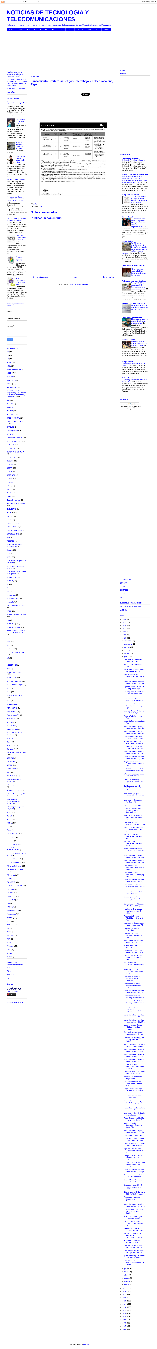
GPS (8, 554)
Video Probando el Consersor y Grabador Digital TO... (133, 1125)
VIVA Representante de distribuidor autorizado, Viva (133, 1084)
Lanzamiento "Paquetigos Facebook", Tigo (133, 801)
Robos (9, 742)
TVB (8, 903)
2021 (125, 635)
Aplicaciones (11, 380)
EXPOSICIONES (13, 527)
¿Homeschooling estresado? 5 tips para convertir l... (134, 1257)
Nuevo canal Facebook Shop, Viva (132, 946)
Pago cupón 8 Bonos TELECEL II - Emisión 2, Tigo (133, 918)
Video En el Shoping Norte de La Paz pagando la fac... (133, 829)
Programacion (127, 362)
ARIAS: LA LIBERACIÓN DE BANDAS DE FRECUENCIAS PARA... (134, 1235)
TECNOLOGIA (12, 834)
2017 (125, 1294)
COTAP (9, 468)
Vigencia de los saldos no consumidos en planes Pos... (133, 817)
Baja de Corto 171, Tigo (132, 805)
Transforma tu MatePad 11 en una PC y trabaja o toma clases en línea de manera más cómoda (17, 82)
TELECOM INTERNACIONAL (13, 849)
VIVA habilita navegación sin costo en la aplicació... (134, 775)
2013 (125, 1307)
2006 (125, 1329)
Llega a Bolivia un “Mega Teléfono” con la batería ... (134, 1090)
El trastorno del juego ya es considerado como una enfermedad (139, 321)
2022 (125, 632)
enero (126, 1284)
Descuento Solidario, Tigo (133, 1135)
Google (9, 550)
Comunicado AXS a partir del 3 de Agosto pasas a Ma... (134, 747)
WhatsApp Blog (128, 339)
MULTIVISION (12, 678)
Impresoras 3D (12, 598)
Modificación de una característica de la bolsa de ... (134, 676)
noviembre (128, 644)
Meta (8, 668)
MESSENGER (12, 665)
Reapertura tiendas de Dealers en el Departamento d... (132, 1199)
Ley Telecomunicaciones (15, 652)
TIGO (89, 29)
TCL (8, 826)
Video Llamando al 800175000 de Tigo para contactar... (134, 1010)
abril (126, 1275)
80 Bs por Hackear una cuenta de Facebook (20, 145)
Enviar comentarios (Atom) (78, 284)
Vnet (8, 928)
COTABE (10, 464)
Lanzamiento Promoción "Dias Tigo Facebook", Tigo (133, 706)
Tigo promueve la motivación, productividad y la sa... (134, 964)
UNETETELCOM (13, 910)
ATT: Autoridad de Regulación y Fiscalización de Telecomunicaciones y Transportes (16, 393)
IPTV (8, 642)
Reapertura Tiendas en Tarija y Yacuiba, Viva (134, 1109)
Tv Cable (10, 893)
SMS (8, 772)
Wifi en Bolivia (128, 378)
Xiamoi (9, 953)
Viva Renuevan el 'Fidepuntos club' (20, 281)
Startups (10, 819)
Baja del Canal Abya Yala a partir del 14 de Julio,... (133, 1181)
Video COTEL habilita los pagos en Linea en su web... (133, 957)
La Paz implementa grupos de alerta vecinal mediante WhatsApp (139, 343)
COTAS (70, 29)
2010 (125, 1317)
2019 (125, 1288)
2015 (125, 1301)
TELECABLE (11, 837)
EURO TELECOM (13, 523)
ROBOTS (10, 745)
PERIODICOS (12, 704)
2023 (125, 629)
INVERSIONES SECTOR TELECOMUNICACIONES (16, 632)
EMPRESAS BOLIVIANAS (16, 504)
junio (126, 1269)
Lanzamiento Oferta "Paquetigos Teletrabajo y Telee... (134, 874)
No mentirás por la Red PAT (20, 121)
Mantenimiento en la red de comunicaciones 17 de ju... (134, 1131)
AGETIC (10, 373)
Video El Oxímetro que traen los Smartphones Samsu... (134, 1045)
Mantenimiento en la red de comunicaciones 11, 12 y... (134, 1205)
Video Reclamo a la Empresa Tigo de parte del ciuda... (134, 1144)
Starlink (9, 816)
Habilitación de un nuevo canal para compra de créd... (133, 911)
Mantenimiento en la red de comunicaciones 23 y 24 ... (134, 992)
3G (8, 352)
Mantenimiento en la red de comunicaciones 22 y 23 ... (134, 1021)
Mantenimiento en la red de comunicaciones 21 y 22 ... (134, 1050)
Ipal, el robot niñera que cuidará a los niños (20, 159)
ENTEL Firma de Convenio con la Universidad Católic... (133, 1211)
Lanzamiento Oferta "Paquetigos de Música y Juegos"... (134, 867)
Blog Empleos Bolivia (130, 195)
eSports (9, 516)
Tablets (9, 823)
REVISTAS (10, 738)
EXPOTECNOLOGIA (14, 530)
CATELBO (10, 427)
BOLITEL (10, 404)
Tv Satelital (11, 900)
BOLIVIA (10, 411)
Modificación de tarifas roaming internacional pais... (132, 985)
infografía (10, 602)
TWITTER (10, 907)
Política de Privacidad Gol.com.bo (134, 160)
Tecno (9, 830)
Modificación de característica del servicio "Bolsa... (134, 843)
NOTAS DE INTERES (14, 695)
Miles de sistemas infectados (20, 259)
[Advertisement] (76, 51)
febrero (127, 1281)
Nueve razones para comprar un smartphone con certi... (133, 781)
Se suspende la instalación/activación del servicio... (134, 1263)
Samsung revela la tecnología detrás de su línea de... (133, 899)
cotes (9, 486)
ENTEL (97, 29)
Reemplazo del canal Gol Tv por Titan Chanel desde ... (134, 1229)
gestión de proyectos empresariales (14, 545)
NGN (8, 688)
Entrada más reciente (40, 277)
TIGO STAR (11, 882)
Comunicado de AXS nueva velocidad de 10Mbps (134, 905)
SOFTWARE (11, 776)
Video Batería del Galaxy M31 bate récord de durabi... (133, 1027)
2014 (125, 1304)
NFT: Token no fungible (15, 685)
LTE (8, 661)
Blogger (86, 1344)
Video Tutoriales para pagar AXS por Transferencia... (134, 941)
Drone (9, 496)
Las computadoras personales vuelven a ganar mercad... (132, 1096)
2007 (125, 1326)
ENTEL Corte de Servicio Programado (133, 1077)
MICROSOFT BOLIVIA (15, 672)
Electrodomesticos (13, 500)
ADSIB (9, 362)
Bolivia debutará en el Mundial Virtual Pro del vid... (133, 788)
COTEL (61, 29)
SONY (9, 812)
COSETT (10, 461)
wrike (8, 950)
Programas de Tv (13, 715)
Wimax (9, 942)
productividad (11, 712)
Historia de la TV (13, 577)
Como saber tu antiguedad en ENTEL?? (21, 237)
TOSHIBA (10, 889)
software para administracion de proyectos (13, 801)
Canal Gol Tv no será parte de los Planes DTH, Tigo (134, 1139)
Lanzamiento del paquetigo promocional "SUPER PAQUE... (134, 1039)
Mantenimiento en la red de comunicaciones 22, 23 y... (134, 1016)
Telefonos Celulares (14, 866)
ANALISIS (10, 376)
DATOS (9, 489)
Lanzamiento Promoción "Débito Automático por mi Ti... (134, 887)
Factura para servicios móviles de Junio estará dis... (133, 1223)
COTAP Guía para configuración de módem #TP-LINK (134, 1066)
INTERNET (37, 29)
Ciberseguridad (12, 430)
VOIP (8, 932)
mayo (126, 1272)
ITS (8, 645)
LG (8, 658)
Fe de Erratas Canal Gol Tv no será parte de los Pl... (134, 1119)
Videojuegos (11, 914)
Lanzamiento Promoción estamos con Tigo (133, 660)
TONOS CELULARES (14, 886)
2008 (125, 1323)
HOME (11, 29)
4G (8, 355)
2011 (124, 1313)
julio (126, 656)
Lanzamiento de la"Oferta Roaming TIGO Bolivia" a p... (134, 1003)
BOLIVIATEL (11, 414)
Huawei (9, 588)
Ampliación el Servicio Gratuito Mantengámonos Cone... (134, 764)
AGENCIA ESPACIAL (14, 369)
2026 (125, 619)
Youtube (10, 957)
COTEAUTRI (11, 475)
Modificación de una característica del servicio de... (134, 795)
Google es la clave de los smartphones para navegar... (133, 1157)
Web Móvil (10, 935)
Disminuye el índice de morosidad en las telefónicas (132, 978)
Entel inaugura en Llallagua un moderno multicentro (17, 219)
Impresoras (11, 595)
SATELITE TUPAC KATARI (16, 752)
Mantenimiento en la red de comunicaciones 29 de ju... (134, 856)
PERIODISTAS (12, 708)
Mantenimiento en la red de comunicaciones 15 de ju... (134, 1171)
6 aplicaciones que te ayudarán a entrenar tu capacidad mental (15, 74)
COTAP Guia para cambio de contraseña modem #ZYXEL (134, 1165)
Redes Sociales (12, 729)
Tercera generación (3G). (16, 179)
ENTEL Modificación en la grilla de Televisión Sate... (134, 737)
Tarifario (123, 74)
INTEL (9, 611)
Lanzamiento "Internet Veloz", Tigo (132, 929)
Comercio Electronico (14, 438)
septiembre (128, 650)
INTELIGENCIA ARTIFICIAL (17, 615)
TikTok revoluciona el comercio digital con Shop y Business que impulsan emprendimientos (138, 223)
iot (7, 638)
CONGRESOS (12, 457)
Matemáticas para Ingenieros (133, 303)
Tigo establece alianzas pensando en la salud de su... (134, 1150)
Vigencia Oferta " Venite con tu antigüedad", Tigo (134, 688)
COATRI (10, 434)
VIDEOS (10, 918)
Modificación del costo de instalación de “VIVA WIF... (134, 700)
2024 (125, 625)
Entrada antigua (108, 277)
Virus (8, 921)
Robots (19, 29)
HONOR (106, 29)
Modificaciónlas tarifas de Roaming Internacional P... (134, 997)
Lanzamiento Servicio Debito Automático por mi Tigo (134, 1114)
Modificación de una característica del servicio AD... (134, 836)
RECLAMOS (11, 726)
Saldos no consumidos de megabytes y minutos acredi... (133, 1187)
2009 (125, 1320)
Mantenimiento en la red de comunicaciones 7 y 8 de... (134, 682)
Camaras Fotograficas (15, 421)
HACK (28, 29)
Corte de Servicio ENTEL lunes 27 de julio (133, 893)
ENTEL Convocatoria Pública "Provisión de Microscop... (134, 770)
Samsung (10, 749)
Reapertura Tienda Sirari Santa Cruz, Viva (133, 1241)
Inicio (75, 277)
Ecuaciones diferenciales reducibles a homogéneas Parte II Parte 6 (139, 307)
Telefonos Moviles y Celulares (134, 281)
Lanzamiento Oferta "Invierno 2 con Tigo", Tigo (134, 823)
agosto (127, 653)
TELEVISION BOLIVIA (15, 869)
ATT (53, 29)
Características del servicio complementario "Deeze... (134, 1033)
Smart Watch (11, 769)
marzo (126, 1278)
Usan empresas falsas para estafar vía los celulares (17, 103)
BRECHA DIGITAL (13, 418)
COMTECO (11, 445)
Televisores (11, 875)
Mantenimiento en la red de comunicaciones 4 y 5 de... (134, 727)
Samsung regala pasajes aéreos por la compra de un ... (134, 850)
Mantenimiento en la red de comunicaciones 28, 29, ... (134, 881)
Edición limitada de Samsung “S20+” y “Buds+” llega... (134, 1193)
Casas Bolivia (127, 241)
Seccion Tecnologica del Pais (130, 606)
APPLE (9, 384)
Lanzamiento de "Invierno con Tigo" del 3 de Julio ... (134, 1246)
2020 (125, 638)
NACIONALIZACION (14, 681)
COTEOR (10, 482)
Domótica (10, 493)
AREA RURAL (12, 387)
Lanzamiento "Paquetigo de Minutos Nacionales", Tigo (134, 924)
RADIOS (10, 722)
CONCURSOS (12, 448)
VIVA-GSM (80, 29)
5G (8, 359)
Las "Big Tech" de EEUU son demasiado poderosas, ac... (134, 694)
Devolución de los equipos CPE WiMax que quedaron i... (134, 1103)
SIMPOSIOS (11, 762)
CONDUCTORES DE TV (15, 452)
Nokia (9, 692)
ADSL (9, 366)
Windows (10, 946)
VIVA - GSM (11, 925)
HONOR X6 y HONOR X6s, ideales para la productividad (16, 91)
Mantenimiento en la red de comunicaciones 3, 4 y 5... (134, 752)
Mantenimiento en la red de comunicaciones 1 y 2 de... (134, 758)
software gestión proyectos (16, 785)
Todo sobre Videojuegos (132, 317)
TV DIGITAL (11, 896)
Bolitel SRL (11, 407)
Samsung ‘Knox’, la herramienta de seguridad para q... (134, 971)
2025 (125, 622)
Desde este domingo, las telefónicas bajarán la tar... (134, 951)
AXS (46, 29)
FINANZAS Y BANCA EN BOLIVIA (135, 174)
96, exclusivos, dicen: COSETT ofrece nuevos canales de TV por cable (15, 199)
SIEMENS (10, 758)
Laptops (10, 649)
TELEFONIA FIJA (13, 859)
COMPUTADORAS (13, 441)
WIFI (8, 939)
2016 (125, 1298)
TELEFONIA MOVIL (14, 862)
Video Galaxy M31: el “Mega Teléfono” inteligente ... (134, 1072)
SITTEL (9, 765)
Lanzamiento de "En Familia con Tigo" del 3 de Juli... (134, 1251)
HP (8, 584)
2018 (125, 1291)
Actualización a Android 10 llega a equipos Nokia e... (134, 742)
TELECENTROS (13, 844)
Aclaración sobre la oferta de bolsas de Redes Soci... (134, 1176)
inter (8, 620)
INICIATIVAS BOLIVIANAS (16, 605)
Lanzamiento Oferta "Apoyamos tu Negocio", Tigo (133, 935)
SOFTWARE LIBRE (14, 790)
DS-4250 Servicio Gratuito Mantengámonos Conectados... (133, 810)
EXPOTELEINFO (13, 534)
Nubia (9, 701)
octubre (127, 647)
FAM (8, 537)
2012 (125, 1310)
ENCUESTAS (11, 509)
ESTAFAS (10, 520)
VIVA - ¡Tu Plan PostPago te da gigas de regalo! (134, 1217)
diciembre (128, 641)
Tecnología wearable (130, 158)
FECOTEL (10, 541)
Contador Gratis (12, 991)
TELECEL (10, 841)
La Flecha (123, 610)
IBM (8, 591)
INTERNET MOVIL (13, 627)
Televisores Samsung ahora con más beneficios (134, 670)
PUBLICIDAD (11, 719)
